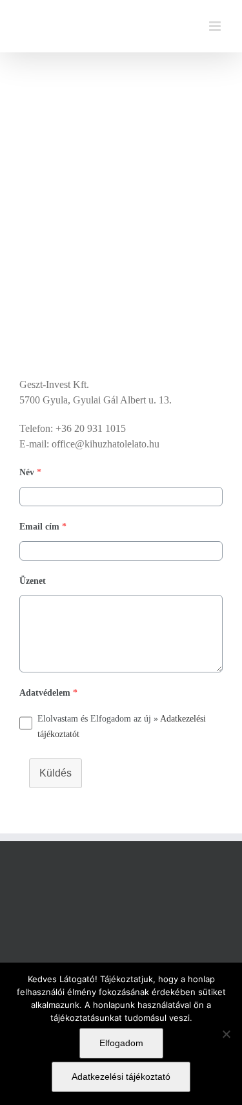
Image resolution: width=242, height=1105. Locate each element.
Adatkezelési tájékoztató (121, 1076)
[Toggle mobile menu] (216, 26)
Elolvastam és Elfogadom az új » (121, 726)
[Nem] (225, 1033)
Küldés (55, 772)
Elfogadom (121, 1043)
